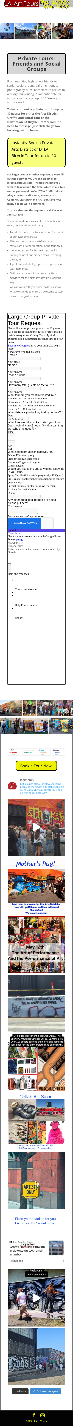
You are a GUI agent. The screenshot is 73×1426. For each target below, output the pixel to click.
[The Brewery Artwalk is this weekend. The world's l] (36, 1062)
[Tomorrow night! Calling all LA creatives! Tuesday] (36, 1121)
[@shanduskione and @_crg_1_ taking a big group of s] (36, 827)
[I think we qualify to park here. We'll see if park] (36, 1180)
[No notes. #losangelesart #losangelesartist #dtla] (36, 1003)
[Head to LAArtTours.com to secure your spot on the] (36, 1298)
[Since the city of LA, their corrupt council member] (36, 1239)
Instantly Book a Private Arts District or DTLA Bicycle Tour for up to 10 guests (34, 152)
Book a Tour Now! (36, 765)
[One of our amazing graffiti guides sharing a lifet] (36, 1356)
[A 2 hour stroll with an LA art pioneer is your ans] (36, 886)
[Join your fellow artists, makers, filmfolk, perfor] (36, 944)
